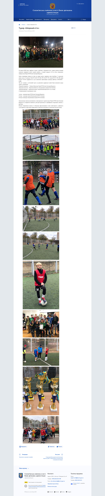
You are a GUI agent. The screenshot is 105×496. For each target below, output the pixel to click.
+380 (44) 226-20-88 (56, 478)
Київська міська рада (52, 486)
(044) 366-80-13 (78, 480)
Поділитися (52, 446)
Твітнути (60, 446)
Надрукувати (23, 446)
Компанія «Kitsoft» (76, 483)
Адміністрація (29, 19)
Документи (54, 19)
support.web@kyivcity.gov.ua (77, 477)
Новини (23, 24)
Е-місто (60, 19)
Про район (21, 19)
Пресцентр (46, 19)
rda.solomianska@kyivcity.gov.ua (58, 481)
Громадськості (38, 19)
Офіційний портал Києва (53, 483)
